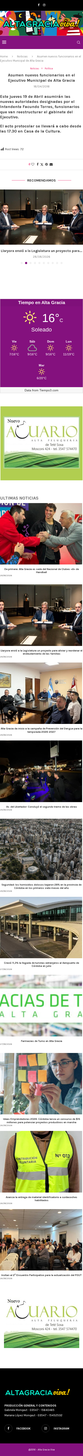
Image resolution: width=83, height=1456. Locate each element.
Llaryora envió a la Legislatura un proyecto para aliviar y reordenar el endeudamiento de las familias (41, 652)
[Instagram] (44, 5)
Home (4, 56)
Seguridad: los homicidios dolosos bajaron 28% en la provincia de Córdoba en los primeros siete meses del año (41, 886)
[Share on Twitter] (41, 165)
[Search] (78, 42)
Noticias (22, 56)
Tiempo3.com (48, 390)
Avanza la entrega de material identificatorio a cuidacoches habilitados (41, 1199)
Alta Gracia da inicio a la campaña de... (41, 251)
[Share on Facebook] (38, 164)
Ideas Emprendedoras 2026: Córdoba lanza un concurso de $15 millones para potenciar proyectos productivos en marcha (41, 1120)
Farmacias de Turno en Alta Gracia (41, 1041)
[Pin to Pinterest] (46, 164)
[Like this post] (32, 164)
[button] (4, 226)
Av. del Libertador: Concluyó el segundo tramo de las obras (41, 806)
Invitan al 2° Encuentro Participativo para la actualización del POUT (41, 1275)
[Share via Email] (51, 164)
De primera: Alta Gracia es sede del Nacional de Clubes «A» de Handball (41, 571)
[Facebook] (38, 5)
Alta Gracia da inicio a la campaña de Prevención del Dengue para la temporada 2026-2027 (41, 730)
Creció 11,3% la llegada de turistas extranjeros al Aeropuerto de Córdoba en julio (41, 964)
